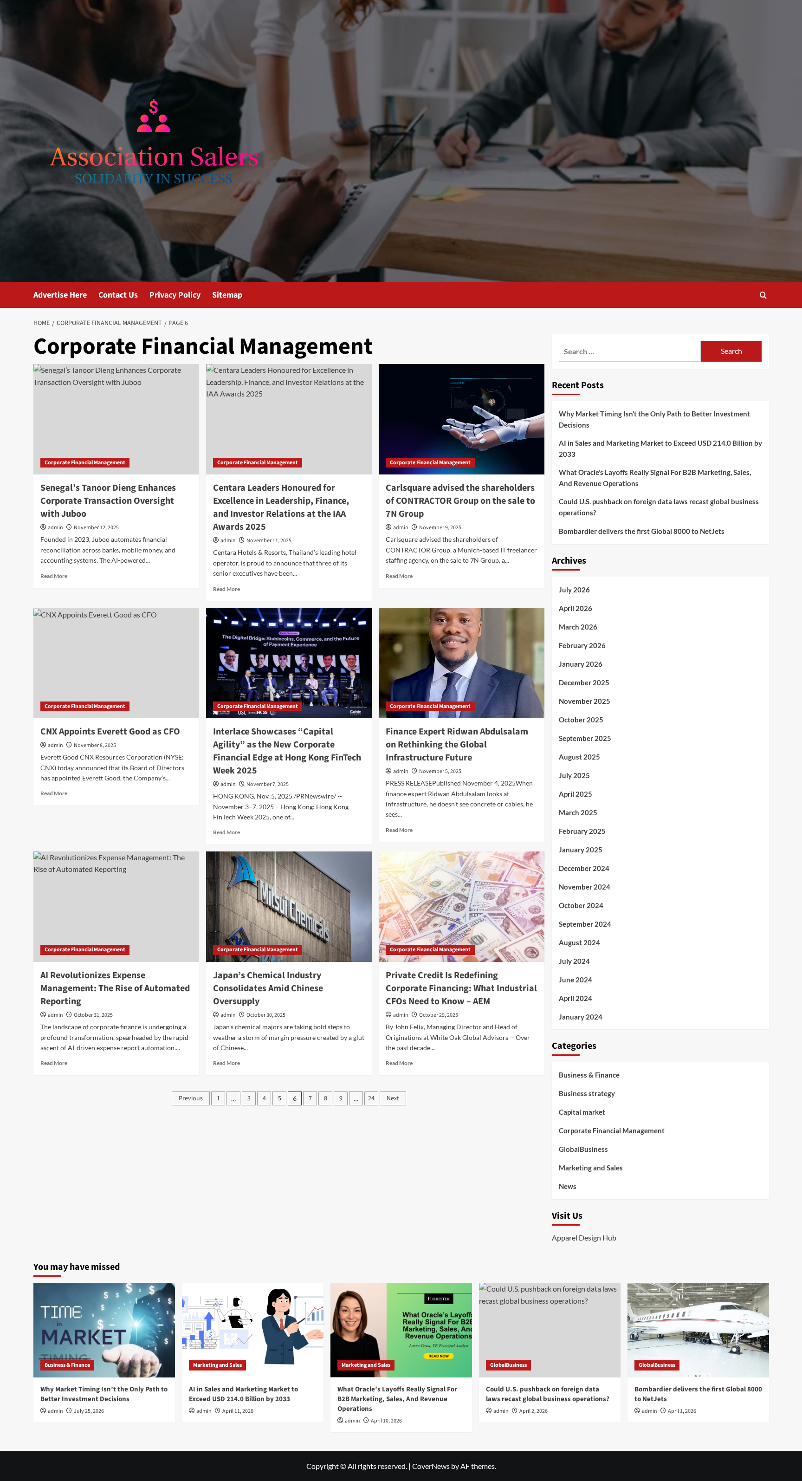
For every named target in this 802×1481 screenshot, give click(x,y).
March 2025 (578, 812)
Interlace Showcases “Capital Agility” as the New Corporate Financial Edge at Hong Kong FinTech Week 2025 (287, 751)
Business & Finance (589, 1075)
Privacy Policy (174, 295)
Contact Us (118, 295)
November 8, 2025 (95, 745)
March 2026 (578, 627)
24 (371, 1098)
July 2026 (574, 589)
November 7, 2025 (267, 784)
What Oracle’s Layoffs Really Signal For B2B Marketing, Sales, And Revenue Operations (655, 477)
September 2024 (585, 924)
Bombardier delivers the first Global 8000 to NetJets (641, 531)
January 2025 (580, 849)
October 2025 (581, 719)
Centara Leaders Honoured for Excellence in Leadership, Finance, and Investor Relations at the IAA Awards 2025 (281, 507)
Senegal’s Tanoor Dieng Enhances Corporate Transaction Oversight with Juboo (108, 500)
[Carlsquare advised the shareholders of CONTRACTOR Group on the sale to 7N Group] (461, 419)
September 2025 (585, 738)
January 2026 (580, 664)
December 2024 (584, 868)
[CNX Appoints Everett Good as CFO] (116, 663)
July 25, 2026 (89, 1411)
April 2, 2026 (533, 1411)
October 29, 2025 (438, 1015)
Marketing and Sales (591, 1167)
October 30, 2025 (265, 1015)
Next (393, 1098)
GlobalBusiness (583, 1149)
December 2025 (584, 682)
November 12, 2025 (96, 528)
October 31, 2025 (93, 1015)
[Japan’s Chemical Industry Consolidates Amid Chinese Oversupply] (289, 906)
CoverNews (431, 1466)
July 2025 (574, 775)
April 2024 (575, 998)
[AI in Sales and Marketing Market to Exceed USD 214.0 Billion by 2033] (252, 1330)
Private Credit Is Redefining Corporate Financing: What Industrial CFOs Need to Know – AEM (461, 988)
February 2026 (582, 645)
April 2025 (575, 794)
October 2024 (581, 905)
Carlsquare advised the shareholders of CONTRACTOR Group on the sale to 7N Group (460, 500)
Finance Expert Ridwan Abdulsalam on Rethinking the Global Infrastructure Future (457, 744)
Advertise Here (60, 295)
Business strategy (587, 1093)
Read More (53, 575)
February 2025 (582, 831)
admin (55, 528)
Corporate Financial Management (85, 463)
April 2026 (575, 608)
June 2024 (575, 979)
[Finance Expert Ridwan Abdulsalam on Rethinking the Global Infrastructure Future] (461, 663)
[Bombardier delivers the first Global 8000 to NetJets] (698, 1330)
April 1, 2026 (682, 1411)
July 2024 (574, 961)
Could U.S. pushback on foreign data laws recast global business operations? (659, 507)
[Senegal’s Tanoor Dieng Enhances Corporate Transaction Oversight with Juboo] (116, 419)
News (567, 1186)
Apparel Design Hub (584, 1237)
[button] (763, 295)
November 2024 (584, 887)
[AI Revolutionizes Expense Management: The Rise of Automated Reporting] (116, 906)
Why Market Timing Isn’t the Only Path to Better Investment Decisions (654, 419)
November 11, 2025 (268, 541)
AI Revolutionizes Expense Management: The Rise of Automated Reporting (115, 988)
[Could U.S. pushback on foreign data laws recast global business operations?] (550, 1330)
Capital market (582, 1112)
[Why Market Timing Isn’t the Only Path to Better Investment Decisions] (104, 1330)
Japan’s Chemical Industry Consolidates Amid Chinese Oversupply (268, 988)
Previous (191, 1098)
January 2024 (580, 1017)
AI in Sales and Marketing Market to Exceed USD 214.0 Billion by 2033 (660, 448)
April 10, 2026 (386, 1421)
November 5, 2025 (440, 771)
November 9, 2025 (440, 528)
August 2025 (579, 757)
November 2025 (584, 701)
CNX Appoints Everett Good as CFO (110, 731)
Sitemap (227, 295)
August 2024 (579, 942)
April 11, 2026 (237, 1411)
